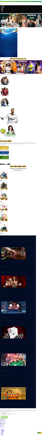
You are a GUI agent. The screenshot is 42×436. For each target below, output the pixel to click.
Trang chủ (2, 5)
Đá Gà (2, 434)
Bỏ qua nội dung (2, 0)
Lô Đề (2, 10)
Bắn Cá (2, 9)
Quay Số (2, 8)
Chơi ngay (39, 432)
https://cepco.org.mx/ (5, 412)
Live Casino (2, 6)
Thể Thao (2, 7)
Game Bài (2, 431)
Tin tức (2, 11)
